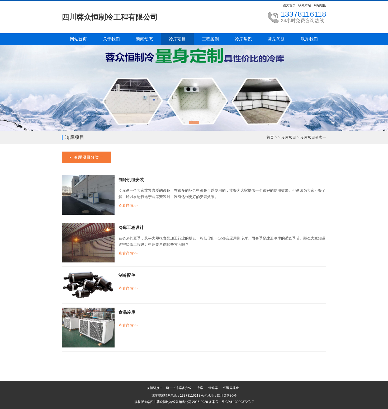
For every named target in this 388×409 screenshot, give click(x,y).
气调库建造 (231, 388)
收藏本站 (304, 5)
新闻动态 (144, 39)
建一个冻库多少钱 (178, 388)
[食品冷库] (88, 327)
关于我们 (111, 39)
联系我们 (309, 39)
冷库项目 (177, 39)
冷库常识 (243, 39)
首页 (270, 137)
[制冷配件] (88, 285)
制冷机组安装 (131, 179)
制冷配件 (127, 275)
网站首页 (78, 39)
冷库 (200, 388)
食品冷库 (127, 312)
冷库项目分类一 (313, 137)
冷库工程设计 (131, 227)
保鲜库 (213, 388)
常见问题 (276, 39)
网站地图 (320, 5)
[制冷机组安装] (88, 194)
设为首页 (289, 5)
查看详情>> (128, 205)
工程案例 (210, 39)
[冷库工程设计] (88, 242)
